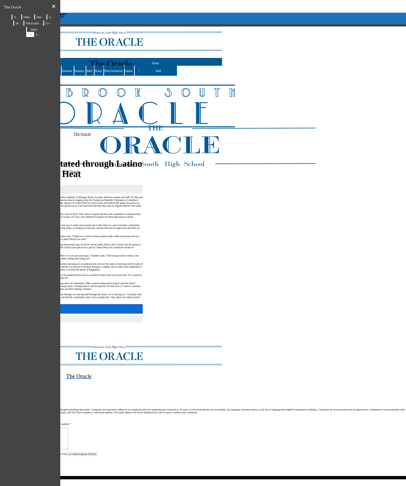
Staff (158, 70)
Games (129, 70)
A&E (89, 70)
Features (79, 70)
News (17, 17)
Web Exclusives (113, 70)
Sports (98, 70)
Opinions (67, 70)
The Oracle (12, 7)
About (155, 62)
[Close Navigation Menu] (53, 6)
